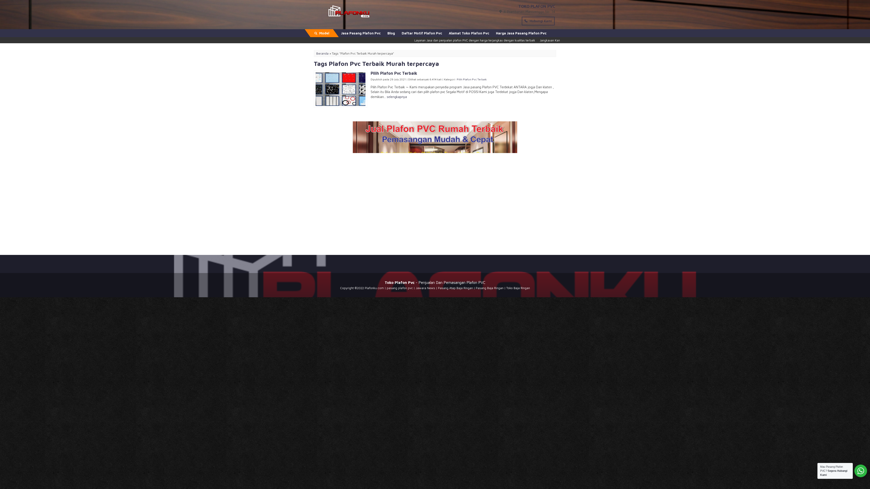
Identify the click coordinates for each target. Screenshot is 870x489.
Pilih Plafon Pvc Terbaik (472, 79)
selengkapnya (397, 97)
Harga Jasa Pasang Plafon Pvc (521, 33)
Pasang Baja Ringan (489, 288)
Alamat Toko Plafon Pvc (469, 33)
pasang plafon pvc (400, 288)
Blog (391, 33)
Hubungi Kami (540, 21)
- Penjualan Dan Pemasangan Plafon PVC (435, 282)
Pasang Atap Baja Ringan (455, 288)
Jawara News (425, 288)
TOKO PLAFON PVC (536, 6)
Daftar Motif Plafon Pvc (422, 33)
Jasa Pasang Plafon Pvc (361, 33)
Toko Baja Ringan (518, 288)
